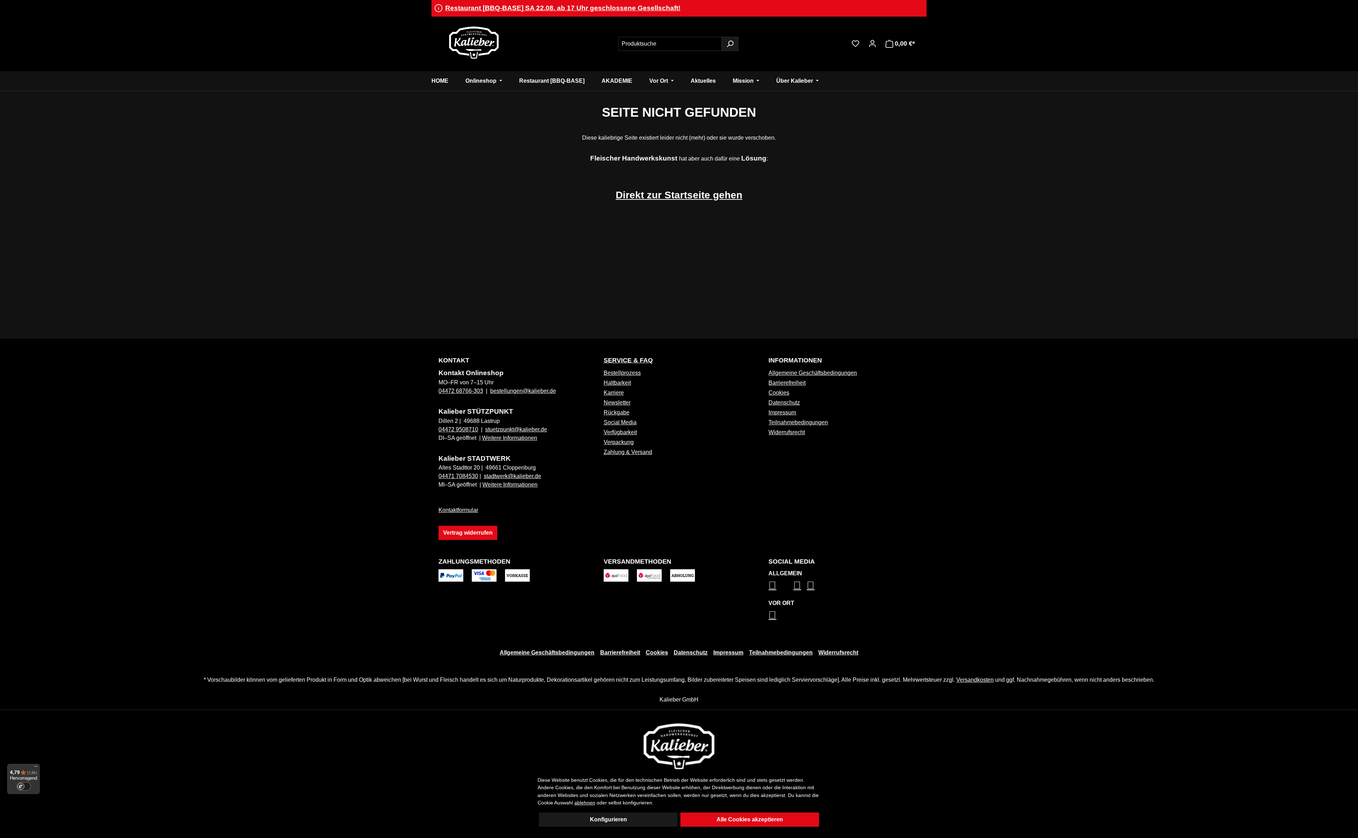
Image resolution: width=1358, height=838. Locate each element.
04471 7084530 (458, 476)
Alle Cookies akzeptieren (749, 819)
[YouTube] (810, 585)
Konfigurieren (608, 819)
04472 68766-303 (461, 391)
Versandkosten (975, 680)
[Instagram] (772, 585)
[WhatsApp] (772, 615)
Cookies (778, 393)
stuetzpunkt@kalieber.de (516, 429)
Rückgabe (616, 412)
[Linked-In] (797, 585)
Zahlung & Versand (628, 452)
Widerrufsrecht (786, 432)
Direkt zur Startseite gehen (679, 195)
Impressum (782, 412)
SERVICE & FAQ (628, 360)
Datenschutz (784, 403)
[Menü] (35, 768)
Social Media (620, 422)
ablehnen (584, 802)
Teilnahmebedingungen (798, 422)
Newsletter (617, 403)
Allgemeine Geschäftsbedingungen (812, 373)
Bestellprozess (622, 373)
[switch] (24, 786)
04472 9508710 (458, 429)
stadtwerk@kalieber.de (512, 476)
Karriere (614, 393)
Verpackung (619, 442)
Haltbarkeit (617, 383)
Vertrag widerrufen (468, 533)
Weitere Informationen (509, 438)
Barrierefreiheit (787, 383)
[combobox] (670, 44)
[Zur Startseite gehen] (474, 42)
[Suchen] (729, 44)
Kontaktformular (458, 510)
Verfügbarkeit (620, 432)
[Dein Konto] (872, 43)
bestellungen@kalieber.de (523, 391)
